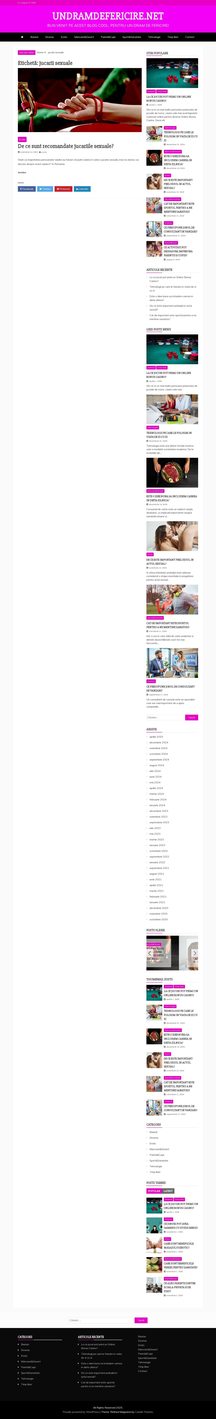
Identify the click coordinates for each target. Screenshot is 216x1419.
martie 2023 (157, 839)
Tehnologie (154, 37)
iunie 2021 (156, 879)
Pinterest (64, 188)
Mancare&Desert (84, 37)
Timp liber (172, 37)
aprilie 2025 (156, 736)
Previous (149, 953)
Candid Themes (144, 1411)
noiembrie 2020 (158, 913)
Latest (168, 1191)
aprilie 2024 (156, 788)
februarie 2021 (158, 896)
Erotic (64, 37)
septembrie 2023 (159, 822)
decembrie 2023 (159, 810)
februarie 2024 (158, 799)
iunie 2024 (156, 776)
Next (194, 953)
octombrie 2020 (159, 919)
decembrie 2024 (159, 742)
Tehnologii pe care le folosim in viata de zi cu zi (181, 136)
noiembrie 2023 (158, 816)
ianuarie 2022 (157, 862)
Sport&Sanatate (131, 37)
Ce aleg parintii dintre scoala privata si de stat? (179, 1287)
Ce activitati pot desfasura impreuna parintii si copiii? (178, 251)
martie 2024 (157, 793)
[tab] (154, 1191)
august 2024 (157, 765)
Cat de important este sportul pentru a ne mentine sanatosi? (179, 207)
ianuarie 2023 (157, 845)
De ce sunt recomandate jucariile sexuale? (66, 146)
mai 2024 (155, 782)
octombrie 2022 (159, 850)
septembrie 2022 (159, 856)
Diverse (49, 37)
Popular (154, 1191)
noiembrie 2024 (158, 748)
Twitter (46, 188)
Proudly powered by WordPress (81, 1411)
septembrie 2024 (159, 759)
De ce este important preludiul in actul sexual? (178, 184)
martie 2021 (157, 890)
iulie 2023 (155, 828)
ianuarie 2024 (157, 805)
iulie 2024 (155, 771)
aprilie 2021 (156, 885)
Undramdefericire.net (108, 16)
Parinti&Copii (108, 37)
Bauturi (34, 37)
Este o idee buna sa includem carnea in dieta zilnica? (178, 160)
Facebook (27, 188)
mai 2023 (155, 833)
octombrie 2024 (159, 753)
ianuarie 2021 (157, 902)
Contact (189, 37)
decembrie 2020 (159, 908)
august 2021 (157, 873)
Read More (22, 172)
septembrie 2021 (159, 868)
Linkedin (83, 188)
